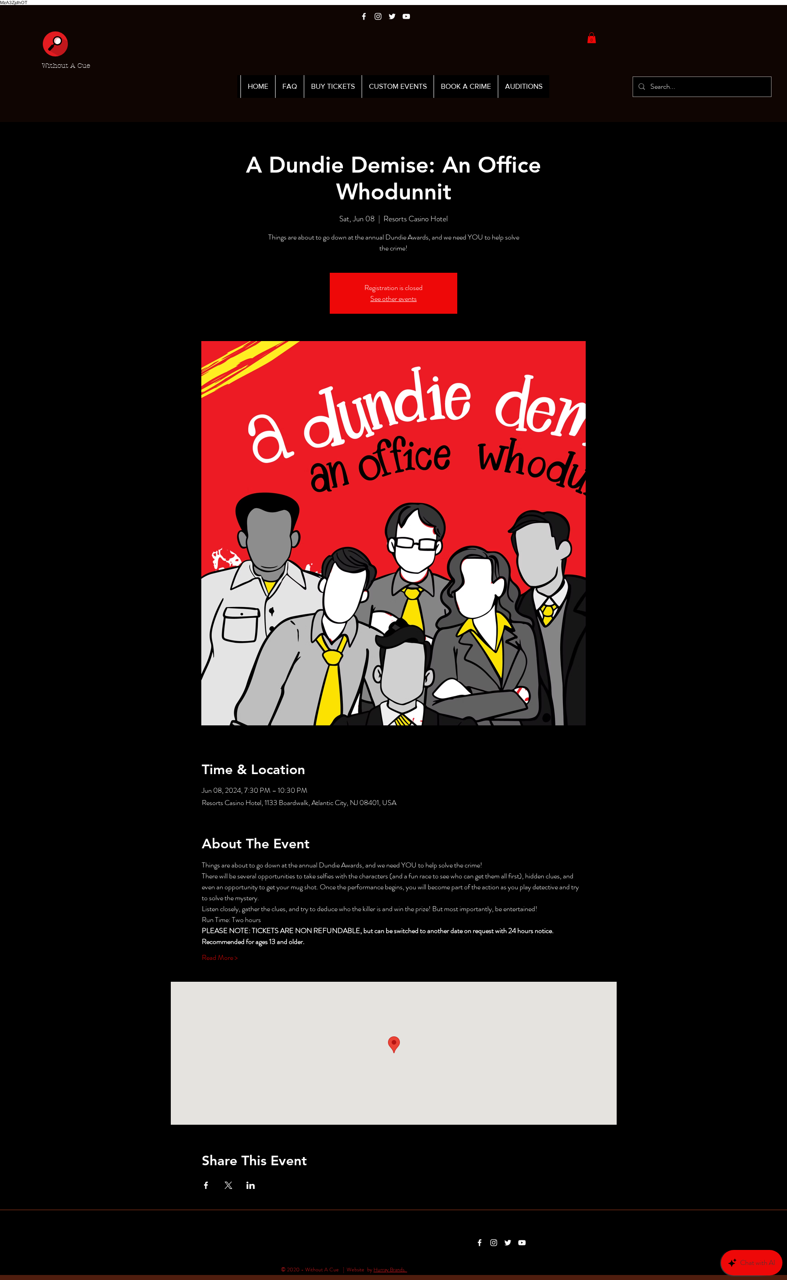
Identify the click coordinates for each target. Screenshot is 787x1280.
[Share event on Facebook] (206, 1185)
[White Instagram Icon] (378, 16)
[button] (591, 37)
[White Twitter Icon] (392, 16)
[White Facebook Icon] (363, 16)
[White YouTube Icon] (406, 16)
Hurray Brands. (390, 1269)
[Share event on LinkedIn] (250, 1185)
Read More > (220, 958)
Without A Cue (66, 65)
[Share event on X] (228, 1185)
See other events (393, 298)
